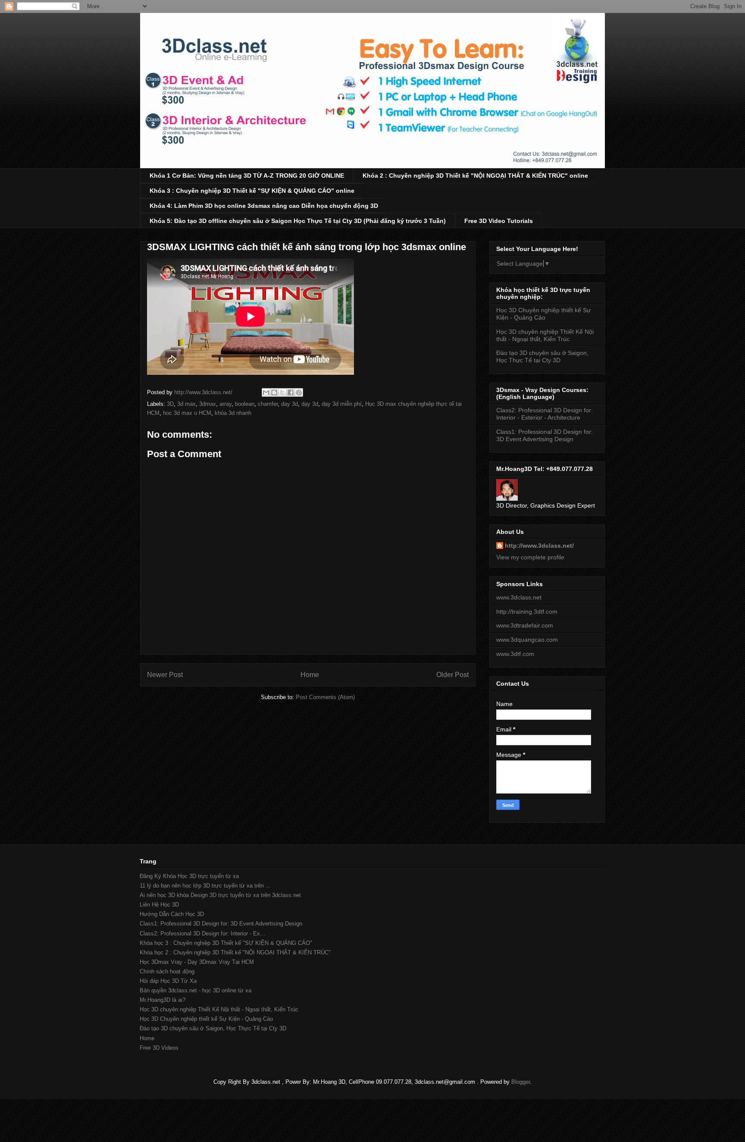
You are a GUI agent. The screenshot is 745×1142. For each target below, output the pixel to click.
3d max (186, 404)
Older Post (452, 674)
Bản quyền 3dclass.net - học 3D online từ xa (195, 990)
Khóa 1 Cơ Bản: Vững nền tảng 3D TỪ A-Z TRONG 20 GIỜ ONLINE (247, 175)
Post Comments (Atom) (325, 697)
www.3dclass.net (519, 597)
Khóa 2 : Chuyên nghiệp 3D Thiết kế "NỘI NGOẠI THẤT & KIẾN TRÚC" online (475, 175)
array (225, 404)
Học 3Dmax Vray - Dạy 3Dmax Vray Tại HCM (197, 962)
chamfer (268, 404)
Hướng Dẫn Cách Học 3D (172, 914)
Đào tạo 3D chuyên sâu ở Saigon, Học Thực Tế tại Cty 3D (542, 356)
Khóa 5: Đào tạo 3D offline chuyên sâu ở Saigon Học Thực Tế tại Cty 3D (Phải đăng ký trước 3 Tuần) (298, 220)
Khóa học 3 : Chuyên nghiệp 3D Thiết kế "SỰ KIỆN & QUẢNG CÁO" (226, 943)
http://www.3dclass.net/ (539, 545)
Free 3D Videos (159, 1048)
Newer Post (165, 674)
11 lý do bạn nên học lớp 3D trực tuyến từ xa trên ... (205, 885)
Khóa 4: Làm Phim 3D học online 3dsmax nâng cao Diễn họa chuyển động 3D (264, 205)
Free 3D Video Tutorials (498, 220)
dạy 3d (309, 404)
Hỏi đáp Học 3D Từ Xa (168, 981)
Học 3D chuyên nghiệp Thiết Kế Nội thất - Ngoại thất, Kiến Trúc (545, 335)
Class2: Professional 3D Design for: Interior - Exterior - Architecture (544, 414)
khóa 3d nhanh (233, 413)
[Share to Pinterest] (298, 392)
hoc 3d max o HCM (187, 413)
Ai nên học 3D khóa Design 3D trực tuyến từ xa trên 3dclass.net (220, 895)
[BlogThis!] (274, 392)
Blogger (520, 1082)
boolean (244, 404)
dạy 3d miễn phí (342, 404)
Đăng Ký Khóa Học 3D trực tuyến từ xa (189, 876)
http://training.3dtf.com (526, 611)
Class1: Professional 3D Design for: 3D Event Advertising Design (544, 435)
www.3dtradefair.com (524, 625)
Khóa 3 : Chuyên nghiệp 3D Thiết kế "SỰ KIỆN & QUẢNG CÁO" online (252, 190)
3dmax (207, 404)
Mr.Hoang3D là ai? (162, 1000)
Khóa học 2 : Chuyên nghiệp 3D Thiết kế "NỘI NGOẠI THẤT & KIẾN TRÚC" (235, 952)
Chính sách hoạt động (167, 971)
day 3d (289, 404)
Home (310, 674)
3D (170, 404)
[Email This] (266, 392)
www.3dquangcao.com (527, 639)
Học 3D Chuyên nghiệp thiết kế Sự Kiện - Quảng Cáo (543, 314)
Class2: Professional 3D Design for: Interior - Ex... (202, 933)
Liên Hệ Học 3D (159, 904)
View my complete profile (530, 557)
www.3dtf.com (515, 653)
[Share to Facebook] (290, 392)
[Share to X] (282, 392)
